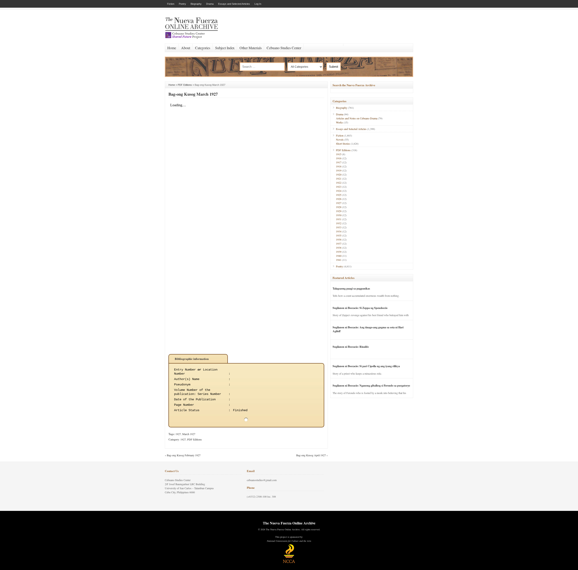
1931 (338, 219)
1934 (338, 231)
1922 (338, 182)
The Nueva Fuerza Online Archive (289, 523)
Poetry (182, 3)
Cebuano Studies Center (284, 47)
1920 (338, 174)
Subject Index (225, 47)
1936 (338, 239)
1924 (338, 190)
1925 (338, 195)
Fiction (170, 3)
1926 (338, 199)
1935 (338, 235)
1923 (338, 186)
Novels (340, 139)
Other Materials (251, 47)
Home (171, 47)
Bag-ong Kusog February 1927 (183, 455)
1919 (338, 170)
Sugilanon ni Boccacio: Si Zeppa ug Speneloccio (360, 308)
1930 (338, 215)
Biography (196, 3)
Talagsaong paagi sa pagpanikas (351, 288)
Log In (257, 3)
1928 (338, 207)
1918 (338, 166)
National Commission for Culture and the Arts (289, 540)
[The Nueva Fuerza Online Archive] (193, 38)
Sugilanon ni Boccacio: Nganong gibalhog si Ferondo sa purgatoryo (371, 385)
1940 (338, 255)
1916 (338, 158)
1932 (338, 223)
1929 (338, 211)
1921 (338, 178)
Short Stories (343, 143)
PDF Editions (185, 84)
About (185, 47)
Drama (210, 3)
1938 (338, 247)
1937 (338, 243)
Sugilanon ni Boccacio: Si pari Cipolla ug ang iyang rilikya (366, 366)
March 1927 (188, 434)
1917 (338, 162)
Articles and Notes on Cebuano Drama (356, 118)
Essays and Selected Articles (234, 3)
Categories (202, 47)
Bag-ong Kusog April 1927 (311, 455)
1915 (338, 154)
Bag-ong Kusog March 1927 (193, 94)
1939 (338, 251)
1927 (178, 434)
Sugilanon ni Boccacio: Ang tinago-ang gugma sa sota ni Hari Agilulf (368, 329)
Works (339, 122)
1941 (338, 260)
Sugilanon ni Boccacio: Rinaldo (351, 347)
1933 (338, 227)
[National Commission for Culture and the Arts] (289, 562)
